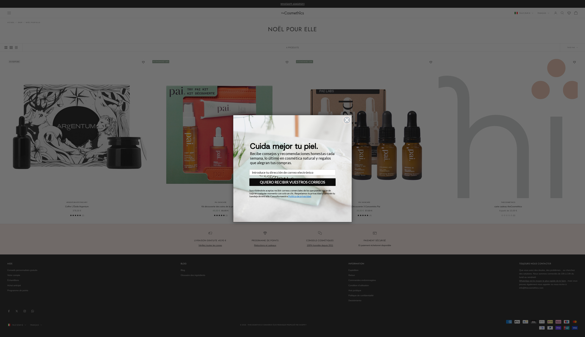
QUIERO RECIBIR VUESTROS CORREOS (292, 182)
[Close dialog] (347, 120)
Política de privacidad (299, 196)
